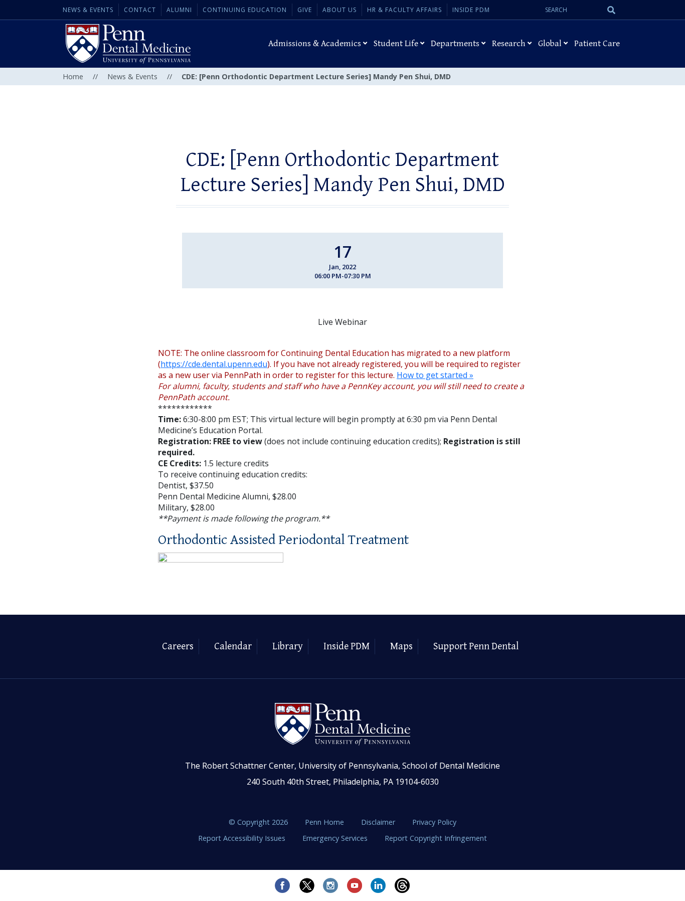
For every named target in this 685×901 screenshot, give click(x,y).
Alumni (179, 10)
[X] (306, 885)
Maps (401, 646)
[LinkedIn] (379, 885)
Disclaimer (379, 822)
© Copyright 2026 (258, 822)
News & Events (88, 10)
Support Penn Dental (476, 646)
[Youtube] (355, 885)
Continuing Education (245, 10)
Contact (140, 10)
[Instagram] (330, 885)
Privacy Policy (434, 822)
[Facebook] (282, 885)
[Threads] (403, 885)
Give (304, 10)
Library (287, 646)
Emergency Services (336, 838)
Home (73, 76)
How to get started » (435, 375)
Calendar (233, 646)
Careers (178, 646)
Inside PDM (471, 10)
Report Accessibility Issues (242, 838)
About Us (339, 10)
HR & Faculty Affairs (404, 10)
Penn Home (325, 822)
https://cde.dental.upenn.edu (213, 364)
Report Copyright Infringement (436, 838)
